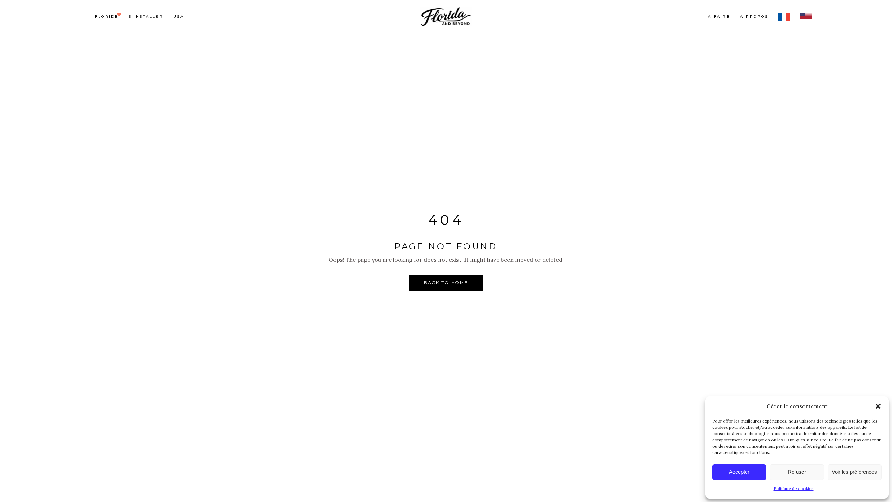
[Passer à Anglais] (806, 17)
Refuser (797, 472)
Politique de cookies (794, 488)
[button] (878, 406)
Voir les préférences (854, 472)
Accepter (739, 472)
